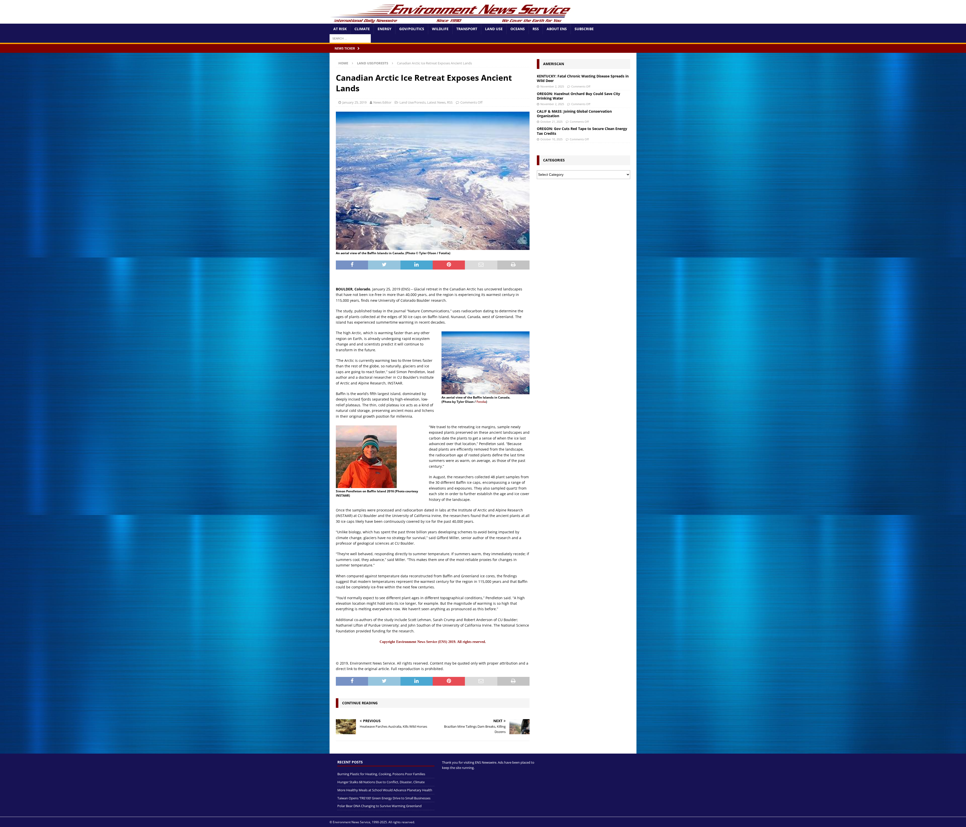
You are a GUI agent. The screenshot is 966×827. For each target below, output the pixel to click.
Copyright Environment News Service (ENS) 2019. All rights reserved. (433, 642)
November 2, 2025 (552, 86)
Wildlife (440, 28)
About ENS (557, 28)
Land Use (494, 28)
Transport (466, 28)
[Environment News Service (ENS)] (452, 20)
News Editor (382, 102)
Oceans (517, 28)
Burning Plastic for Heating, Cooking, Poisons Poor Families (381, 774)
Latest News (436, 102)
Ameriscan (553, 63)
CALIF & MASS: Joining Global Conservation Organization (574, 113)
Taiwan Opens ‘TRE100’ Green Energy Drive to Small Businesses (383, 798)
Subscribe (584, 28)
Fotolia (481, 402)
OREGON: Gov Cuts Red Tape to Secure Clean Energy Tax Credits (582, 131)
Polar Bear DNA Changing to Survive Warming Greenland (379, 806)
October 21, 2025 (551, 121)
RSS (536, 28)
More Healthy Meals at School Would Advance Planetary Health (384, 790)
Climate (362, 28)
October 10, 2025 (551, 139)
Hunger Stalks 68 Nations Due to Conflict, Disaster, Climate (381, 782)
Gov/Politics (411, 28)
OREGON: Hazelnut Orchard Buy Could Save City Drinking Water (578, 96)
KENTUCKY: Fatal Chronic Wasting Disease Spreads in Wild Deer (583, 78)
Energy (384, 28)
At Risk (340, 28)
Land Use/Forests (412, 102)
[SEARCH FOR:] (350, 38)
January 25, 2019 (354, 102)
